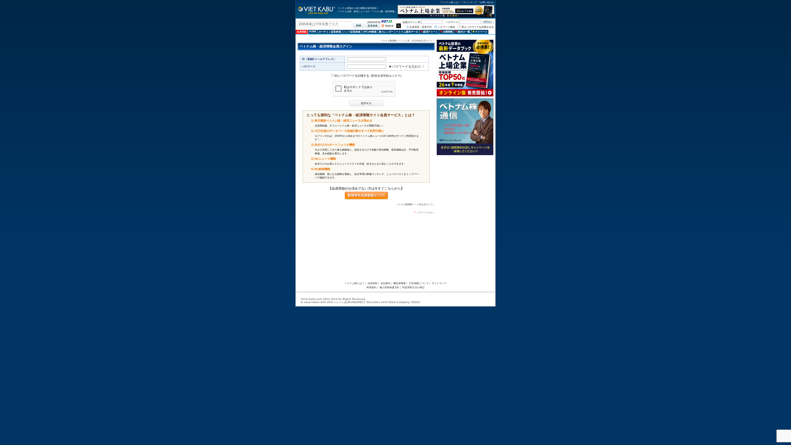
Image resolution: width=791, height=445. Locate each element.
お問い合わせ (487, 2)
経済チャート (430, 31)
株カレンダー (386, 31)
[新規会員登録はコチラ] (386, 75)
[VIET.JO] (386, 22)
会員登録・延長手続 (421, 27)
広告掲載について (419, 283)
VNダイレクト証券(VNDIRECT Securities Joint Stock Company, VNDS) (373, 302)
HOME (312, 31)
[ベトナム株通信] (465, 154)
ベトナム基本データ (407, 31)
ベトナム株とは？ (451, 2)
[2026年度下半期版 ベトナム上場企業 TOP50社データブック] (446, 17)
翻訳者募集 (399, 283)
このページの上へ (426, 212)
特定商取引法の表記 (413, 287)
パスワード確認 (446, 27)
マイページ (481, 31)
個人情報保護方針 (389, 287)
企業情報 (448, 31)
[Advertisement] (465, 186)
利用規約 (371, 287)
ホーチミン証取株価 (330, 31)
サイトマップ (470, 2)
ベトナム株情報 (389, 40)
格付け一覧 (464, 31)
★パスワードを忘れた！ (406, 66)
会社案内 (385, 283)
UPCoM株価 (370, 31)
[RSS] (387, 26)
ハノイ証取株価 (351, 31)
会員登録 (302, 31)
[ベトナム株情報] (316, 14)
